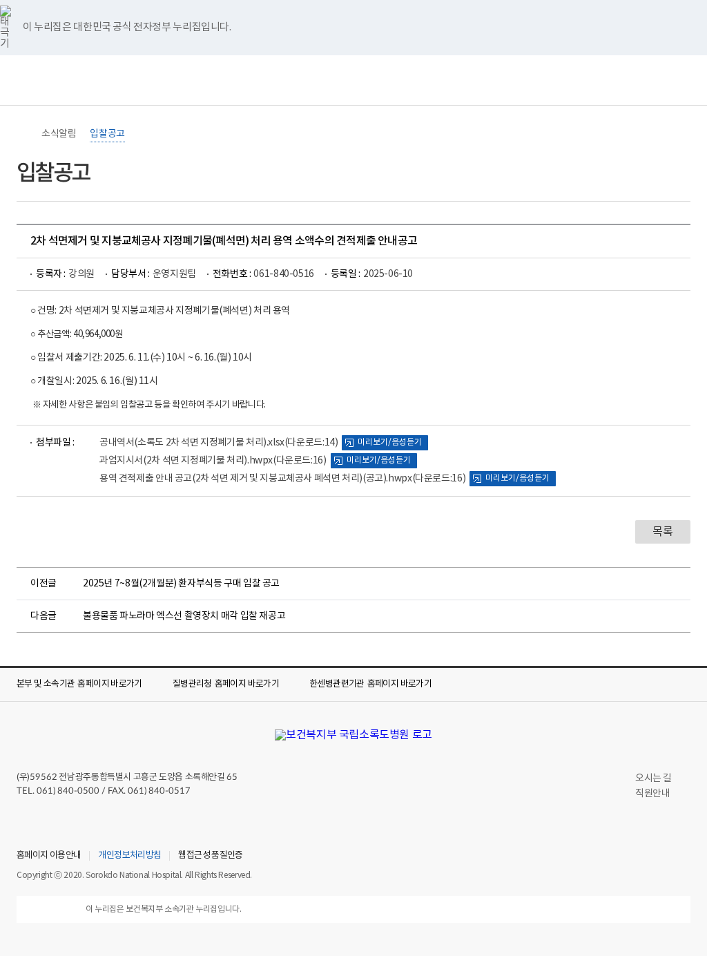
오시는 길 (653, 778)
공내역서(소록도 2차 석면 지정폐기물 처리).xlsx (218, 442)
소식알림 (58, 134)
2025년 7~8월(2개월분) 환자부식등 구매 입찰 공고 (181, 583)
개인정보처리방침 (129, 856)
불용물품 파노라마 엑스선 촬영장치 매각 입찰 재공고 (184, 616)
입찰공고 (107, 134)
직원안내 (652, 793)
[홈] (23, 134)
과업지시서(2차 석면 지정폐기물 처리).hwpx (213, 460)
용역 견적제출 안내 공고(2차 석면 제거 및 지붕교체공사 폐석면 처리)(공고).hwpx (282, 478)
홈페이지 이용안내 (49, 856)
